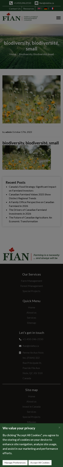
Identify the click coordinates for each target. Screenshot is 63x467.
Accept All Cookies (40, 462)
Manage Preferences (15, 462)
